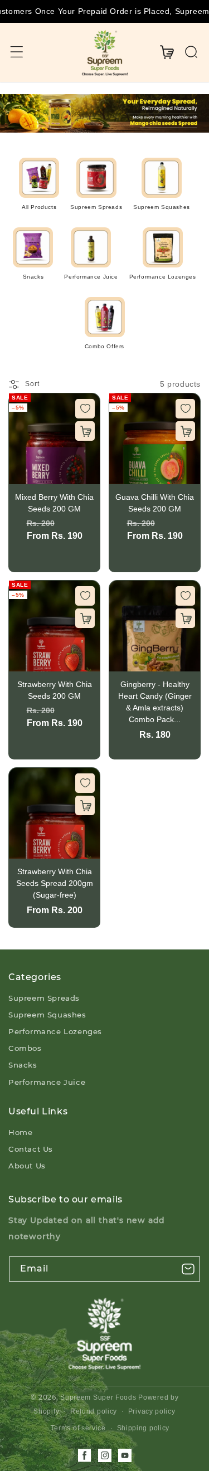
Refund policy (93, 1411)
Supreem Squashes (47, 1014)
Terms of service (78, 1428)
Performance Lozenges (55, 1031)
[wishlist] (85, 408)
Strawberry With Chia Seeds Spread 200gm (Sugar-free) (54, 813)
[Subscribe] (188, 1269)
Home (20, 1132)
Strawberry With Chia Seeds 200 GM (54, 626)
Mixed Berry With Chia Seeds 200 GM (54, 438)
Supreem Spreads (44, 997)
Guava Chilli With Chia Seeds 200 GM (154, 438)
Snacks (22, 1064)
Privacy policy (152, 1411)
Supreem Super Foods (98, 1397)
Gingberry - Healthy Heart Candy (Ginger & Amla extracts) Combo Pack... (155, 702)
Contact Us (30, 1148)
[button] (16, 52)
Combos (25, 1048)
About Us (27, 1165)
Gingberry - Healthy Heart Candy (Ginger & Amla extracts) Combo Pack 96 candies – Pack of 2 (154, 626)
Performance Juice (46, 1082)
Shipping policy (143, 1428)
